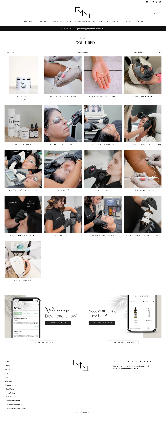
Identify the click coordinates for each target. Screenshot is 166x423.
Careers (7, 365)
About (140, 22)
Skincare (28, 22)
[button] (6, 12)
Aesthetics (42, 22)
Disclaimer (8, 397)
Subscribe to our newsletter (123, 366)
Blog (6, 373)
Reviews (7, 369)
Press (6, 377)
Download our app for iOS (14, 405)
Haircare (57, 22)
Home (82, 38)
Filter (12, 52)
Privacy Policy (10, 393)
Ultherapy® (63, 190)
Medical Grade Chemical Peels (143, 235)
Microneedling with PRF (63, 96)
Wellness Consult (85, 22)
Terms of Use (9, 381)
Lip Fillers (103, 190)
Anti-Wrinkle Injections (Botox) (143, 145)
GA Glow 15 (23, 96)
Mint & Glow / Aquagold (23, 235)
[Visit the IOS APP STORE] (43, 316)
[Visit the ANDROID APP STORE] (122, 316)
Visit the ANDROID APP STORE (123, 342)
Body (68, 22)
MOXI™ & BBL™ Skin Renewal (23, 190)
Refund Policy (10, 389)
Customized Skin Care (23, 145)
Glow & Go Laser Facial (63, 145)
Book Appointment (109, 22)
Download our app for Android (16, 408)
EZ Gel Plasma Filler (143, 190)
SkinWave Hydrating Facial (103, 235)
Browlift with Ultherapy (103, 145)
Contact (128, 22)
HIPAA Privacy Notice (12, 401)
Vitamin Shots (63, 235)
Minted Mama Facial (143, 96)
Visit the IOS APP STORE (43, 342)
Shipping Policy (10, 385)
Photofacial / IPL (23, 281)
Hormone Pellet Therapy (103, 96)
